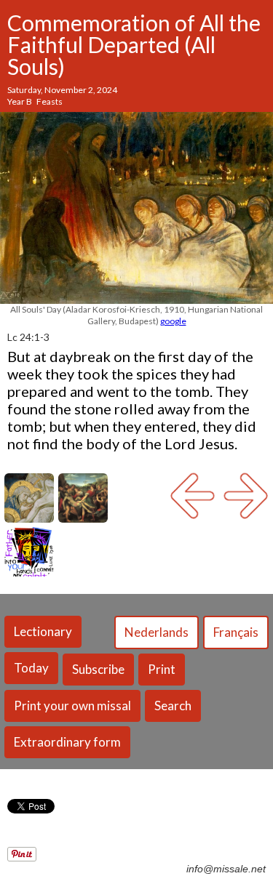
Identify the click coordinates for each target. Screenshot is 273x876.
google (173, 321)
